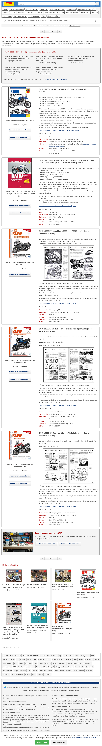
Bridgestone (85, 656)
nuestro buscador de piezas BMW (55, 79)
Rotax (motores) (87, 667)
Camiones (29, 12)
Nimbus (31, 667)
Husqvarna (89, 659)
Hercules (69, 659)
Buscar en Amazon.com (70, 544)
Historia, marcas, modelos (12, 655)
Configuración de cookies (55, 690)
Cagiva (12, 659)
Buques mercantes (20, 16)
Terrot (62, 670)
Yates (43, 16)
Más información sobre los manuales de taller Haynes (57, 206)
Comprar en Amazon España (20, 130)
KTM (35, 663)
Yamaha (40, 674)
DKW (34, 659)
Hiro (75, 659)
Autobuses (38, 12)
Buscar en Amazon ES (47, 544)
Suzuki (50, 670)
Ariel (71, 656)
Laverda (48, 663)
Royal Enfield (7, 670)
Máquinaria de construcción (54, 12)
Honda (81, 659)
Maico (55, 663)
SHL (29, 670)
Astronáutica (7, 16)
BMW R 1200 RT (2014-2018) (36, 584)
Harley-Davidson (58, 659)
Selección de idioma (13, 687)
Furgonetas (44, 9)
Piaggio (58, 667)
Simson (35, 670)
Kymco (41, 663)
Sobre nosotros (27, 687)
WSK (33, 674)
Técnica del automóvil (57, 9)
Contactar (42, 687)
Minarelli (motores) (74, 663)
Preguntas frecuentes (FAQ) (56, 687)
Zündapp (48, 674)
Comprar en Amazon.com (19, 137)
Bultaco (5, 659)
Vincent (27, 674)
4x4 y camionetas (32, 9)
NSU (44, 667)
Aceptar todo (42, 742)
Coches (5, 9)
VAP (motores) (79, 670)
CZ (17, 659)
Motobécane (7, 667)
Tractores (21, 12)
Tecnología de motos (50, 655)
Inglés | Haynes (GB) (19, 58)
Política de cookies (38, 690)
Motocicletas (71, 9)
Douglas (41, 659)
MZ (14, 667)
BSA (92, 656)
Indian (97, 659)
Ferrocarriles (85, 12)
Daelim (22, 659)
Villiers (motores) (17, 674)
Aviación (95, 12)
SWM (56, 670)
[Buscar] (97, 3)
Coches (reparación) (17, 9)
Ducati (48, 659)
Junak (21, 663)
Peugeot (51, 667)
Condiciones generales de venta (78, 687)
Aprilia (65, 656)
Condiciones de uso (72, 690)
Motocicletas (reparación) (86, 9)
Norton (38, 667)
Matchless (62, 663)
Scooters (6, 12)
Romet (77, 667)
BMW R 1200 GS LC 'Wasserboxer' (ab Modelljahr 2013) (62, 628)
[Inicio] (4, 20)
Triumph (69, 670)
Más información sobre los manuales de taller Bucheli (57, 303)
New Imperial (22, 667)
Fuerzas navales (34, 16)
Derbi (29, 659)
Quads (13, 12)
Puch (64, 667)
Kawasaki (28, 663)
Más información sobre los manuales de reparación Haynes (59, 130)
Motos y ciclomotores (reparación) (18, 20)
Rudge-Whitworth (20, 670)
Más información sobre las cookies (84, 738)
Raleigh (70, 667)
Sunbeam (43, 670)
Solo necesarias (59, 742)
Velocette (89, 670)
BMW (33, 20)
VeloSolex (6, 674)
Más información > (75, 26)
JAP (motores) (7, 663)
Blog (35, 687)
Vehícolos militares (72, 12)
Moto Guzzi (87, 663)
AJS (60, 656)
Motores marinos (53, 16)
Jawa (15, 663)
